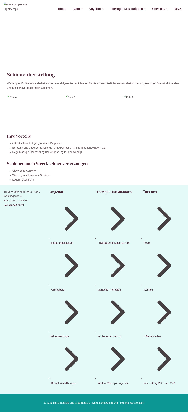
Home (62, 8)
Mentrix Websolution (132, 402)
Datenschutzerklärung (105, 402)
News (178, 8)
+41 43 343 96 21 (14, 205)
